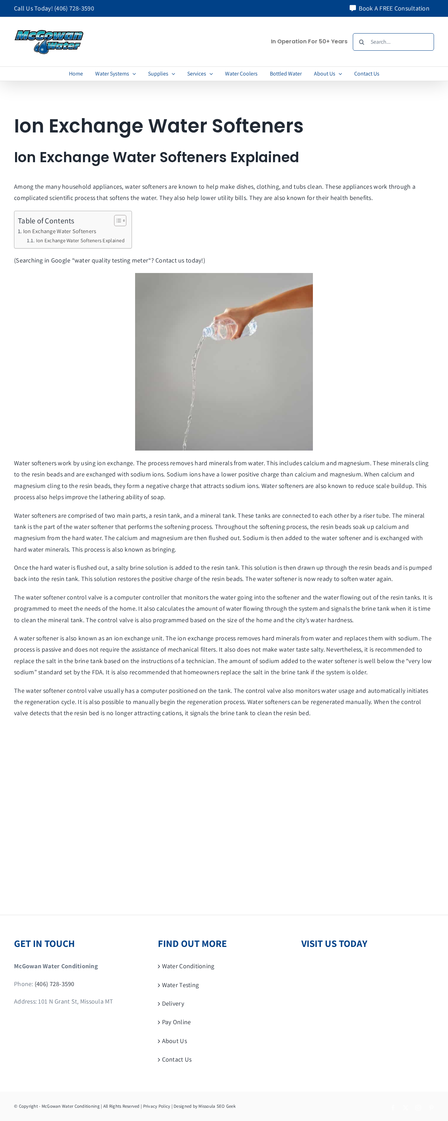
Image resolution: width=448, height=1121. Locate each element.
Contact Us (177, 1059)
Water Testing (180, 985)
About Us (174, 1041)
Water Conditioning (188, 966)
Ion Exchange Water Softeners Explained (80, 240)
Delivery (173, 1003)
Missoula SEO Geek (217, 1106)
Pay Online (176, 1022)
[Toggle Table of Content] (117, 221)
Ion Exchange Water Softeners (59, 231)
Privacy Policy (156, 1106)
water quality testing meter (111, 260)
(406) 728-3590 (74, 8)
